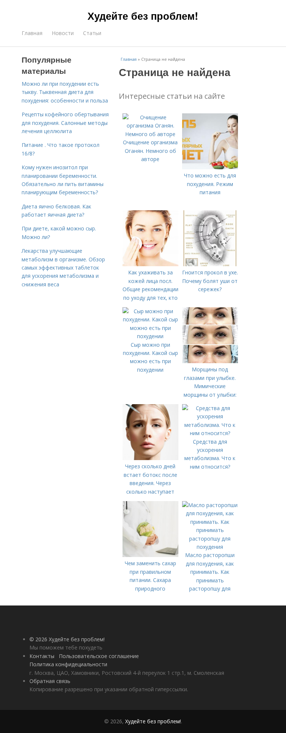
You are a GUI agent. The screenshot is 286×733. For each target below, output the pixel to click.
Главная (32, 33)
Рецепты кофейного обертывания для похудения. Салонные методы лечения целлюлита (65, 123)
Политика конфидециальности (68, 664)
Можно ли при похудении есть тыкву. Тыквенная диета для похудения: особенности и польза (65, 92)
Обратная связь (49, 681)
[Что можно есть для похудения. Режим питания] (210, 167)
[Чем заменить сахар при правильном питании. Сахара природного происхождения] (150, 555)
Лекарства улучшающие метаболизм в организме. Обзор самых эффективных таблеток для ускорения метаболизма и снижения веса (63, 267)
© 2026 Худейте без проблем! (67, 639)
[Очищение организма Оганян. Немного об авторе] (150, 134)
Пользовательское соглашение (99, 656)
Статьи (92, 33)
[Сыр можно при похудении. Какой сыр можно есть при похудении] (150, 336)
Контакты (41, 656)
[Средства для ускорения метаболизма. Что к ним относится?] (210, 433)
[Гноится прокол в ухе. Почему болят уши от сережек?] (210, 264)
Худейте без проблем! (143, 16)
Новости (63, 33)
